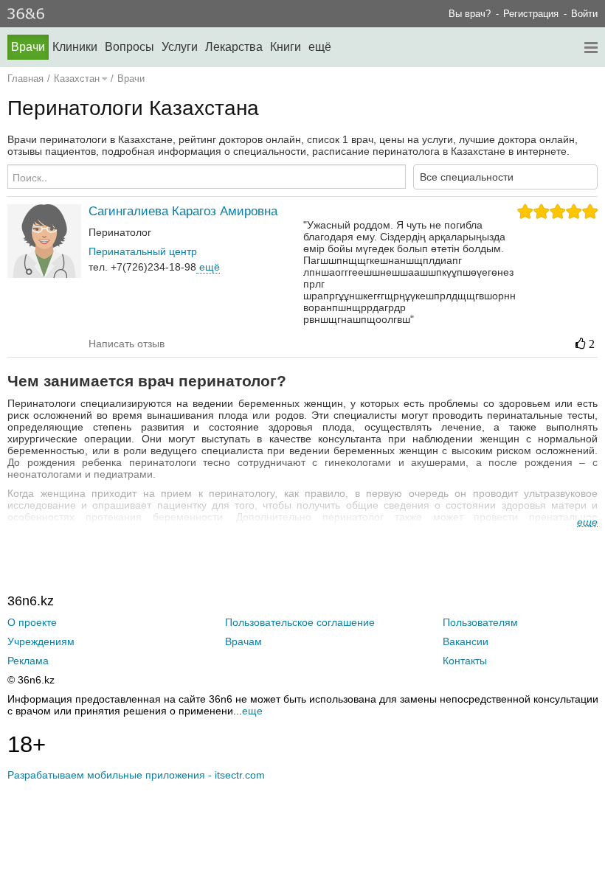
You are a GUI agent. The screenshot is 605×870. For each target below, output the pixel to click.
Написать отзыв (127, 343)
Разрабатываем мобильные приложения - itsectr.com (136, 775)
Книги (285, 47)
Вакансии (465, 641)
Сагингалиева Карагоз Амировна (183, 211)
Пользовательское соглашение (300, 622)
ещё (208, 267)
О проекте (32, 622)
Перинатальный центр (143, 251)
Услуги (180, 47)
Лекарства (234, 47)
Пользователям (480, 622)
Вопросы (129, 47)
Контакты (465, 661)
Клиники (74, 47)
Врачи (28, 47)
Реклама (28, 661)
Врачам (243, 641)
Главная (25, 78)
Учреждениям (41, 641)
